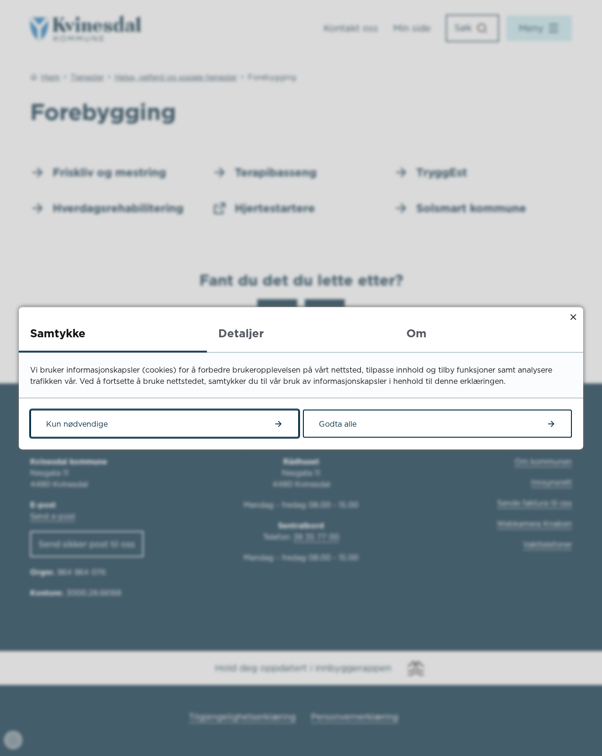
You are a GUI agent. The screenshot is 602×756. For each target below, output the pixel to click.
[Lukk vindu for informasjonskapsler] (573, 317)
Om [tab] (416, 333)
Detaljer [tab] (241, 333)
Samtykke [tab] (58, 333)
